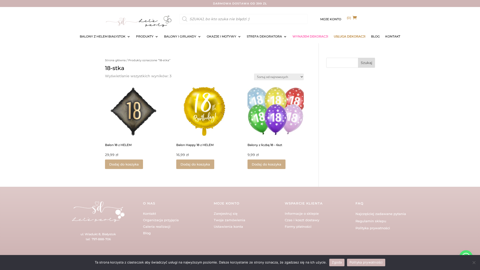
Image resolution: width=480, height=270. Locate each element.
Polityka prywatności (373, 228)
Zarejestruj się (226, 214)
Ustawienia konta (228, 226)
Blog (147, 233)
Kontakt (149, 214)
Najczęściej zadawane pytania (381, 214)
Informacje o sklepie (302, 214)
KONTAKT (392, 36)
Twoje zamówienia (229, 220)
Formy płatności (298, 226)
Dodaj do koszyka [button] (124, 164)
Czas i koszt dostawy (302, 220)
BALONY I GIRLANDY (180, 36)
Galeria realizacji (156, 226)
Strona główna (115, 60)
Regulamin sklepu (371, 221)
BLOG (375, 36)
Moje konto (330, 19)
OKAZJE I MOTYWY (221, 36)
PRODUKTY (145, 36)
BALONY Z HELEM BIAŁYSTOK (103, 36)
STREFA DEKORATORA (264, 36)
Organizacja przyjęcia (161, 220)
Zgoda (337, 262)
